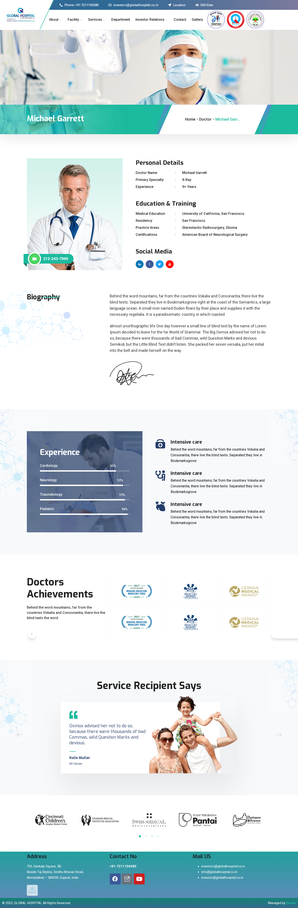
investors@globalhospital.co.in (223, 866)
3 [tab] (152, 836)
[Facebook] (115, 878)
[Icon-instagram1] (127, 878)
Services (95, 19)
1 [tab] (140, 836)
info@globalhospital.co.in (219, 872)
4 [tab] (158, 836)
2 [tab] (146, 836)
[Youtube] (139, 878)
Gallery (197, 19)
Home (190, 119)
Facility (73, 19)
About (53, 19)
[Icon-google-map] (32, 890)
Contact (180, 19)
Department (120, 19)
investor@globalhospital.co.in (222, 878)
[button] (31, 634)
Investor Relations (149, 19)
